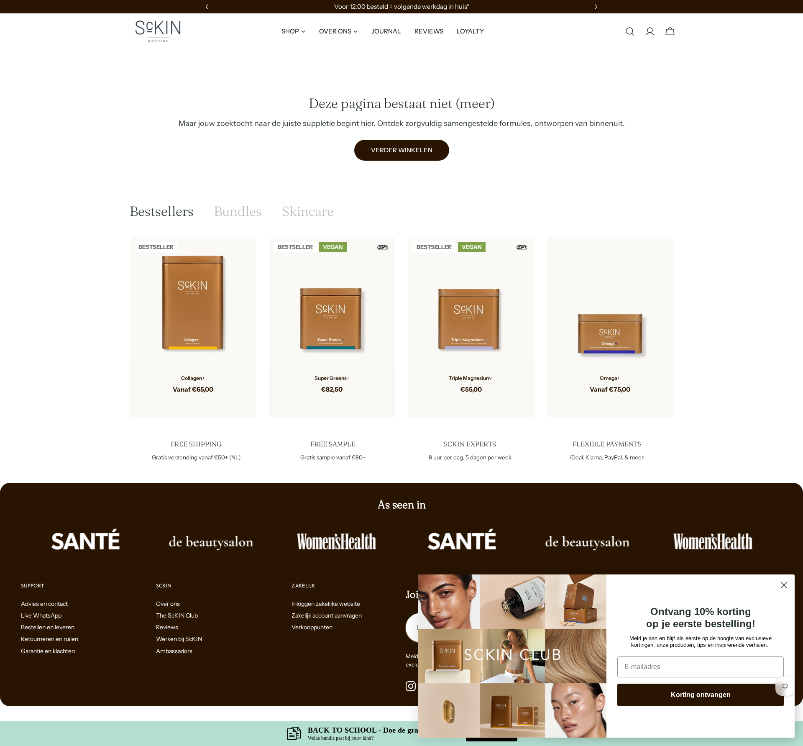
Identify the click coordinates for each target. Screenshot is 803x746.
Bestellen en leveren (47, 627)
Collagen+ (193, 378)
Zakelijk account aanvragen (327, 615)
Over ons (168, 604)
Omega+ (610, 378)
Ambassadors (174, 651)
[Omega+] (610, 300)
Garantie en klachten (48, 651)
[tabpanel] (401, 327)
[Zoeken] (629, 31)
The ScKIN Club (177, 615)
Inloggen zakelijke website (326, 604)
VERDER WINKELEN (401, 150)
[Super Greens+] (332, 300)
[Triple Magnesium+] (471, 300)
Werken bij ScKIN (179, 639)
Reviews (167, 627)
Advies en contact (44, 604)
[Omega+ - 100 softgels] (603, 402)
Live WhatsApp (41, 615)
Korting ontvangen (701, 694)
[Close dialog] (784, 585)
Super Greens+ (332, 378)
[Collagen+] (193, 300)
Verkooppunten (312, 627)
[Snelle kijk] (243, 255)
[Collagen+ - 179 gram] (186, 402)
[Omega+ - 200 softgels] (617, 402)
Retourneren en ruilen (49, 639)
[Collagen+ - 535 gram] (199, 402)
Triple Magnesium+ (471, 378)
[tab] (162, 211)
